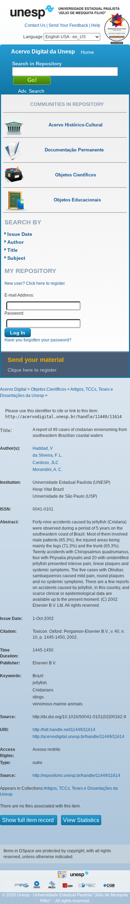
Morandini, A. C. (47, 469)
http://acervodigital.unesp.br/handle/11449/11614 (78, 736)
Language (33, 36)
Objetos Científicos (48, 389)
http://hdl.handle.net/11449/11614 (64, 729)
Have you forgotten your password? (38, 340)
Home (87, 52)
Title (12, 250)
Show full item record (28, 820)
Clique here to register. (33, 370)
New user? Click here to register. (35, 283)
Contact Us (35, 25)
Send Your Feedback (68, 25)
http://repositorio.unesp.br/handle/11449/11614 (76, 775)
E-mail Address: (19, 295)
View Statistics (81, 820)
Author (15, 242)
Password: (14, 313)
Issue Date (19, 234)
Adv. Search (31, 91)
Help (95, 25)
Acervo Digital (13, 389)
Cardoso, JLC (46, 462)
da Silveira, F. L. (47, 455)
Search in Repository (37, 63)
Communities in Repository (67, 104)
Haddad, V (43, 448)
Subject (16, 258)
